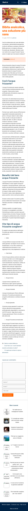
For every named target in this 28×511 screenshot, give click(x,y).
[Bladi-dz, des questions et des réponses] (5, 2)
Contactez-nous (15, 504)
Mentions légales (6, 504)
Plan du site (23, 504)
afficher (12, 59)
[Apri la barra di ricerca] (18, 2)
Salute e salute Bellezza (10, 343)
